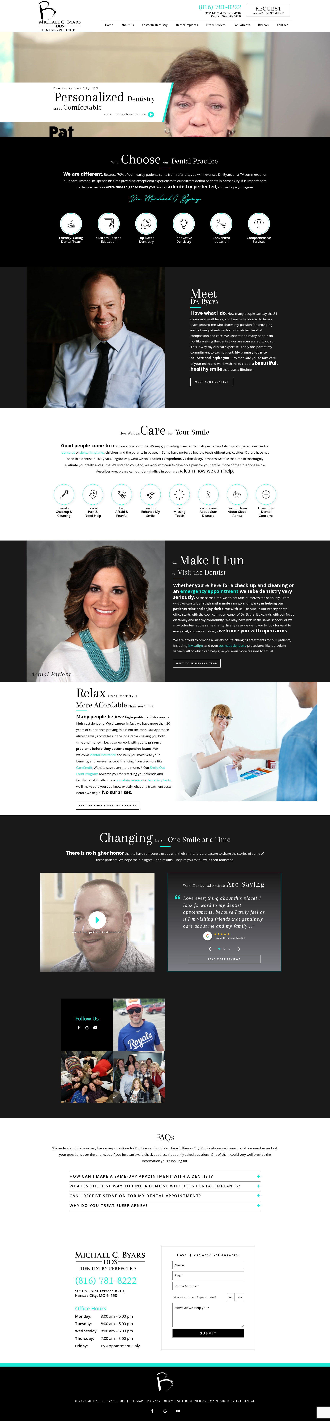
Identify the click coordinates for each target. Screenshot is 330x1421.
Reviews (263, 25)
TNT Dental (245, 1401)
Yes (231, 1297)
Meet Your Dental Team (197, 663)
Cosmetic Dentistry (155, 25)
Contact (282, 25)
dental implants (92, 452)
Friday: (81, 1345)
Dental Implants (187, 25)
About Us (127, 25)
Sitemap (136, 1401)
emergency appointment (209, 591)
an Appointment (268, 10)
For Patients (242, 25)
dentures (68, 452)
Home (109, 25)
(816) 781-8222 (220, 7)
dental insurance (103, 755)
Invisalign (195, 645)
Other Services (215, 25)
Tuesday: (83, 1323)
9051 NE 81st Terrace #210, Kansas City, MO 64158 (223, 15)
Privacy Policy (160, 1401)
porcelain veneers (129, 780)
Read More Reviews (224, 959)
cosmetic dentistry (232, 645)
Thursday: (84, 1338)
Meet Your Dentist (212, 382)
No (240, 1297)
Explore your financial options (108, 805)
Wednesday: (86, 1331)
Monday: (83, 1316)
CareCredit (84, 767)
